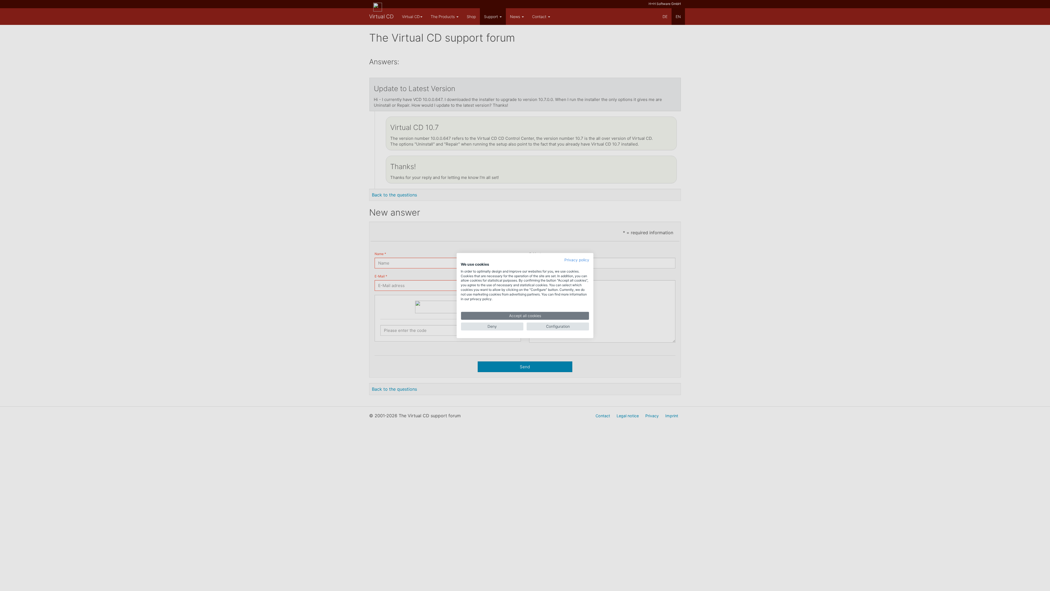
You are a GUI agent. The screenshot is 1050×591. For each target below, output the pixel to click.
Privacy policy (576, 260)
